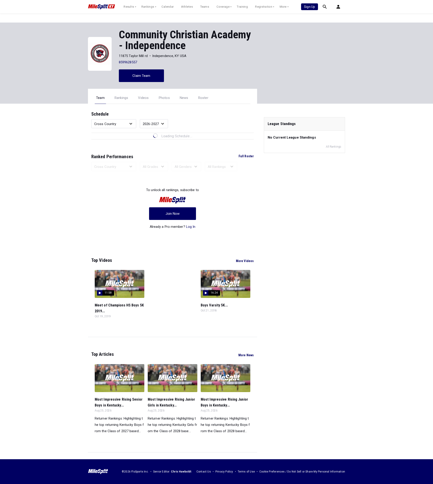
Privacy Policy (224, 471)
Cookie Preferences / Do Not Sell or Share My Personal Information (302, 471)
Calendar (167, 6)
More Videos (245, 261)
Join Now (173, 214)
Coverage (223, 6)
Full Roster (246, 156)
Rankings (147, 6)
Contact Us (203, 471)
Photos (164, 98)
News (184, 98)
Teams (204, 6)
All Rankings (333, 146)
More (283, 6)
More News (246, 355)
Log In (191, 227)
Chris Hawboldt (181, 471)
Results (129, 6)
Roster (203, 98)
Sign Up (309, 7)
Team (100, 98)
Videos (143, 98)
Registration (263, 6)
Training (242, 6)
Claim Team (141, 76)
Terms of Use (246, 471)
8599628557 (128, 62)
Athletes (187, 6)
